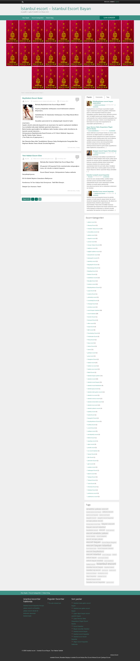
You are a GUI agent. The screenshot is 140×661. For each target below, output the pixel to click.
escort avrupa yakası (95, 539)
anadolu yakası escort (97, 509)
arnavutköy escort (92, 232)
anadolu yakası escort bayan (94, 512)
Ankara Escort (96, 657)
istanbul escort (91, 379)
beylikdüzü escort (37, 101)
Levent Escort (91, 428)
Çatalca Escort (91, 294)
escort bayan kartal (91, 548)
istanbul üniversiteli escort (94, 402)
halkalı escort (36, 158)
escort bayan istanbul (93, 310)
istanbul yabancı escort (93, 408)
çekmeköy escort (92, 297)
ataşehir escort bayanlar (105, 518)
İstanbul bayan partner (93, 375)
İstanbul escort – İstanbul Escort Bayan (56, 8)
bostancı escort (91, 284)
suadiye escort (91, 467)
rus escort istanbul (92, 451)
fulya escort (90, 343)
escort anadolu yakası (97, 533)
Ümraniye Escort (92, 487)
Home (22, 92)
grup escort (90, 356)
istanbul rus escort (92, 395)
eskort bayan (91, 558)
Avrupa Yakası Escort (93, 245)
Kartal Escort (90, 415)
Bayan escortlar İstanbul (81, 629)
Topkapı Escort (91, 477)
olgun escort (90, 444)
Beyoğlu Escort (91, 281)
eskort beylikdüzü (108, 560)
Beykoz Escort (91, 274)
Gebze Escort (91, 346)
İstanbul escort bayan (80, 631)
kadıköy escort (91, 411)
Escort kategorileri (37, 18)
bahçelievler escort (92, 255)
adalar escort (91, 222)
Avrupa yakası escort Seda (93, 524)
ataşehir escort (91, 238)
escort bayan (93, 542)
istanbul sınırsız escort (93, 398)
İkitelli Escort (90, 372)
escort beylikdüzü (95, 551)
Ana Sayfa (25, 18)
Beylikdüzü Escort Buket (32, 98)
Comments (99, 97)
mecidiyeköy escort (92, 434)
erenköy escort (91, 307)
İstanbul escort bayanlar (96, 582)
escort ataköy (91, 536)
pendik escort (91, 447)
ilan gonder (109, 18)
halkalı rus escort (92, 366)
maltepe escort (91, 431)
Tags (107, 97)
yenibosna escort (92, 493)
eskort (114, 554)
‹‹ (32, 199)
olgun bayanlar (91, 576)
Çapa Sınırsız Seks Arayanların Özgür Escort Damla (80, 621)
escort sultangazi (106, 554)
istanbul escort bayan (99, 104)
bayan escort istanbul (96, 527)
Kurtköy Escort (91, 424)
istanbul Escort (75, 657)
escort (102, 530)
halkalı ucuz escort (92, 369)
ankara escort (107, 512)
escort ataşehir (101, 536)
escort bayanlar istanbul (105, 548)
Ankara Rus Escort (86, 657)
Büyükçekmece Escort (93, 287)
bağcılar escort (91, 248)
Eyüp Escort (90, 326)
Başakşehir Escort (92, 264)
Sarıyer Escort (91, 454)
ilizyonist (27, 101)
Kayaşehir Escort (92, 418)
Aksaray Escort (91, 225)
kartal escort (112, 570)
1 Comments (106, 176)
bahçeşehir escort (92, 258)
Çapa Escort (90, 290)
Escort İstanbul (78, 626)
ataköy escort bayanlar (92, 515)
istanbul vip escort (92, 405)
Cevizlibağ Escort (92, 300)
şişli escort (90, 464)
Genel (89, 349)
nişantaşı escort (91, 441)
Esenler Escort (91, 317)
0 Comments (112, 130)
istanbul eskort (109, 567)
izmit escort (105, 570)
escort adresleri (110, 530)
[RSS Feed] (22, 1)
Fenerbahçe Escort (92, 333)
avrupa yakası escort (95, 521)
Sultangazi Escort (92, 470)
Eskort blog (49, 18)
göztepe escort (91, 353)
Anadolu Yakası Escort (93, 228)
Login (116, 1)
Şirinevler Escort (92, 460)
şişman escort (110, 582)
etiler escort (90, 323)
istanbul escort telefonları (94, 385)
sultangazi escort (102, 576)
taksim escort (91, 473)
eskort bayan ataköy (103, 557)
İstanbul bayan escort (93, 579)
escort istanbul (91, 313)
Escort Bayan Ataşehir (109, 542)
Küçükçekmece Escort (93, 421)
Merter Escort (91, 438)
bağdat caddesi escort (93, 251)
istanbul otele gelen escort (32, 92)
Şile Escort (90, 457)
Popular (89, 97)
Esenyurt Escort (91, 320)
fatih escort (90, 330)
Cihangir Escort (91, 304)
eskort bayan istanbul (95, 561)
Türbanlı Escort (91, 480)
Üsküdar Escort (91, 490)
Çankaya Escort (105, 657)
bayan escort (108, 524)
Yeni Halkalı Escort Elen (32, 156)
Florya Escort (91, 340)
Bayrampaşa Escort (92, 268)
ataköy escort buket (104, 515)
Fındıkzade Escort (92, 336)
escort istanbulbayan (93, 130)
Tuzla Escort (90, 483)
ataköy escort (91, 235)
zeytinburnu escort (92, 496)
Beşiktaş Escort (91, 271)
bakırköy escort (91, 261)
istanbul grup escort (92, 389)
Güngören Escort (92, 359)
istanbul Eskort (54, 657)
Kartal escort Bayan (91, 573)
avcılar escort (91, 241)
